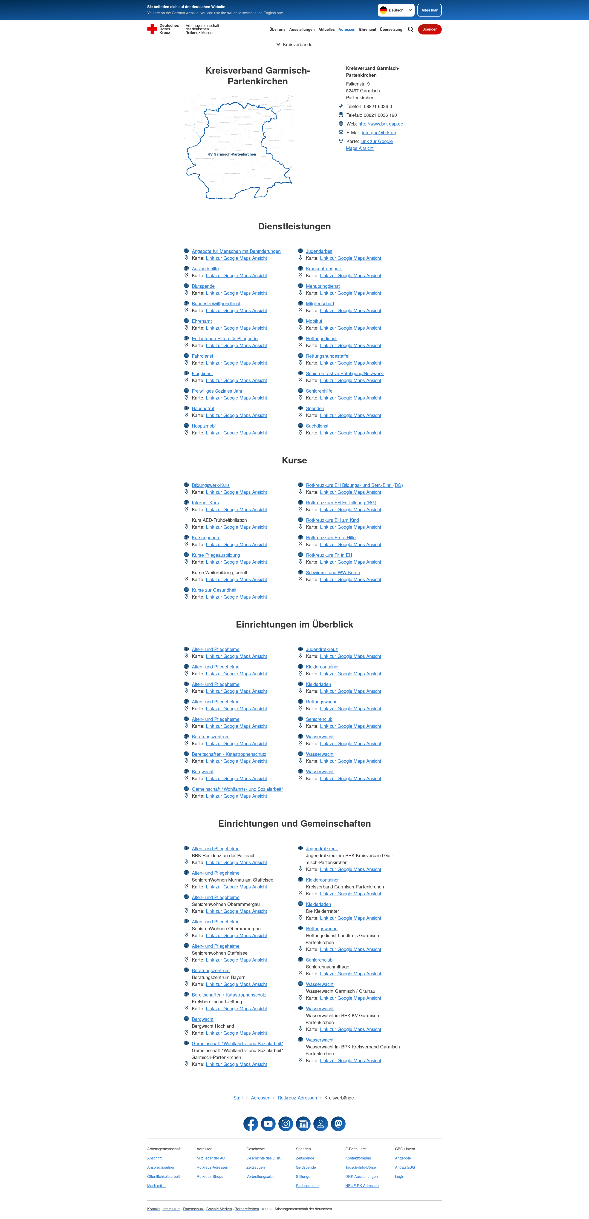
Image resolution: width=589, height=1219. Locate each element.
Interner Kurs (205, 502)
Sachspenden (307, 1185)
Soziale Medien (219, 1208)
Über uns (277, 29)
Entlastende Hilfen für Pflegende (225, 338)
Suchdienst (317, 425)
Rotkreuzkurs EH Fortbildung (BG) (341, 502)
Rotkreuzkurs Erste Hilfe (331, 537)
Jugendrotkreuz (322, 649)
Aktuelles (326, 29)
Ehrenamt (367, 29)
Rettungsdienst (321, 338)
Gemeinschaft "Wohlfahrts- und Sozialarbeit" (237, 788)
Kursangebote (206, 537)
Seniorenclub (319, 719)
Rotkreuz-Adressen (212, 1167)
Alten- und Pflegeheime (216, 649)
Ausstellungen (302, 29)
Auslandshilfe (205, 268)
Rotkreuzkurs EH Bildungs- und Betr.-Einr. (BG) (354, 485)
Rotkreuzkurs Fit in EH (329, 554)
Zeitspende (305, 1158)
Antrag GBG (405, 1167)
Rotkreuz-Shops (210, 1176)
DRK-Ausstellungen (361, 1176)
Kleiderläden (318, 684)
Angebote (403, 1158)
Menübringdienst (323, 286)
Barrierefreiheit (247, 1208)
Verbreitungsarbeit (261, 1176)
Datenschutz (193, 1208)
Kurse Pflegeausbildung (216, 554)
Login (399, 1176)
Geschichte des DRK (263, 1158)
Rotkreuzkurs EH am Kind (332, 520)
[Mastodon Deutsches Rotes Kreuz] (338, 1123)
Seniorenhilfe (319, 390)
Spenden (429, 29)
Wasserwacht (320, 736)
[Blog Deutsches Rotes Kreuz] (303, 1123)
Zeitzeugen (255, 1167)
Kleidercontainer (322, 666)
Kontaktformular (358, 1158)
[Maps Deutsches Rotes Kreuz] (320, 1123)
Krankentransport (324, 268)
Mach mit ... (156, 1185)
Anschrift (154, 1158)
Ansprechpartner (160, 1167)
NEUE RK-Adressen (362, 1185)
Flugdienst (202, 373)
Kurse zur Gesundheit (214, 589)
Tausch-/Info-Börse (360, 1167)
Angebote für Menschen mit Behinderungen (236, 251)
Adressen (346, 29)
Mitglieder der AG (211, 1158)
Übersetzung (391, 29)
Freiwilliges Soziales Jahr (217, 390)
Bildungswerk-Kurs (211, 485)
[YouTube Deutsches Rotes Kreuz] (268, 1123)
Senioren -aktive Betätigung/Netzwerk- (345, 373)
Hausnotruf (203, 408)
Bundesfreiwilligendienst (216, 303)
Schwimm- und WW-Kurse (333, 572)
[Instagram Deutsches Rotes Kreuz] (285, 1123)
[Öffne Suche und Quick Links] (410, 29)
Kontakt (153, 1208)
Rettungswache (322, 701)
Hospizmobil (204, 425)
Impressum (171, 1208)
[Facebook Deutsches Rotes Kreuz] (250, 1123)
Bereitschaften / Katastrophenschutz (229, 754)
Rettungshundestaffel (327, 355)
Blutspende (203, 286)
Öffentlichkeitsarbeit (163, 1176)
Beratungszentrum (211, 736)
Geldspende (306, 1167)
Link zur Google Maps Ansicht (369, 144)
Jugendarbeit (319, 251)
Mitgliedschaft (320, 303)
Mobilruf (314, 320)
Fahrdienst (202, 355)
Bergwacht (203, 771)
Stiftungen (304, 1176)
